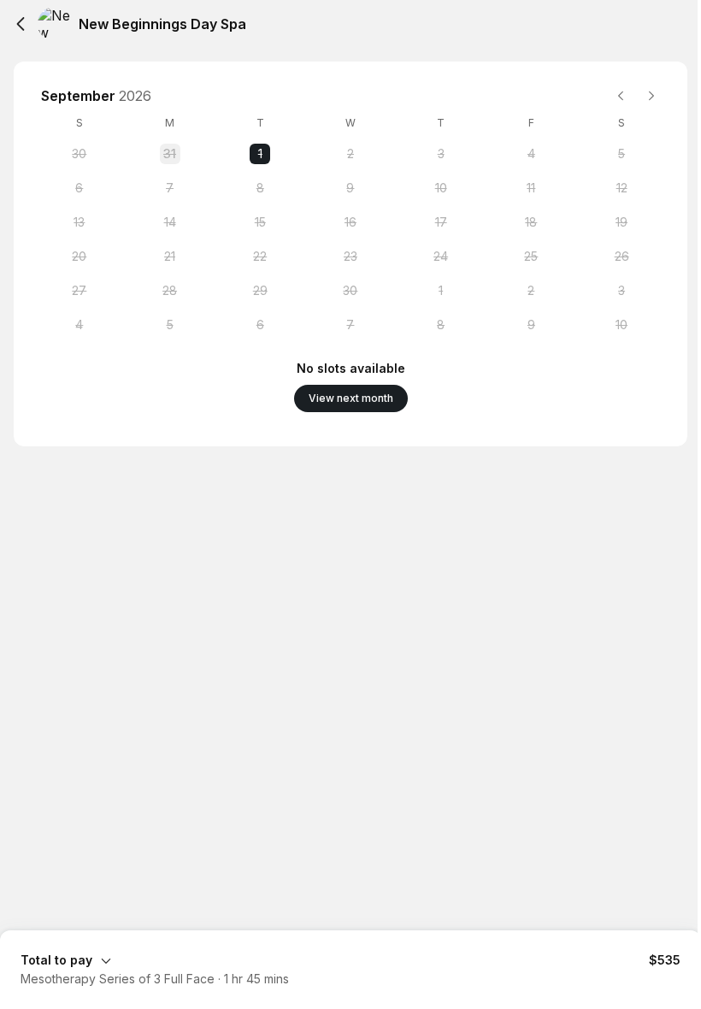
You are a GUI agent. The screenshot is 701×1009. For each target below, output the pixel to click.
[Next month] (651, 95)
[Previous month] (620, 95)
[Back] (20, 23)
